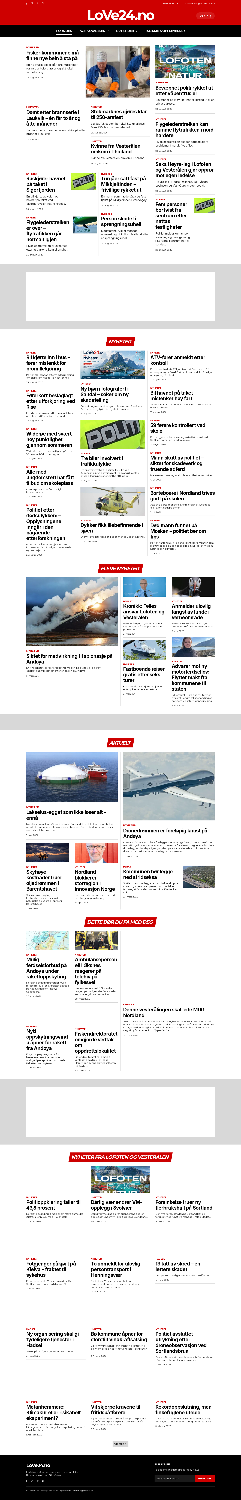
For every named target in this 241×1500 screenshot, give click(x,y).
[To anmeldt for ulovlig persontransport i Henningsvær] (120, 1241)
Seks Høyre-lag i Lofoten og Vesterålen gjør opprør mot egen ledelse (184, 169)
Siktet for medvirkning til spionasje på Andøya (69, 659)
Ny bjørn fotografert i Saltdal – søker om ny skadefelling (104, 394)
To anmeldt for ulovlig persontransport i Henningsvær (115, 1269)
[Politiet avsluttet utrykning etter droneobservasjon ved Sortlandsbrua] (185, 1311)
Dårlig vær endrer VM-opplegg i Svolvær (116, 1205)
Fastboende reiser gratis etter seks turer (144, 674)
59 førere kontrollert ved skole (177, 428)
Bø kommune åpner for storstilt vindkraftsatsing (119, 1337)
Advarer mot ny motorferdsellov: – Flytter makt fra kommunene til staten (192, 677)
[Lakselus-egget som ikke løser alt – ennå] (72, 777)
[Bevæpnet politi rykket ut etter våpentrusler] (185, 61)
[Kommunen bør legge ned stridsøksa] (199, 877)
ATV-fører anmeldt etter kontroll (177, 360)
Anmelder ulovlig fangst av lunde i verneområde (191, 611)
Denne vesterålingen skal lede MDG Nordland (163, 1012)
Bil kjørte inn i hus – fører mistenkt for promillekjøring (48, 363)
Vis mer (119, 1444)
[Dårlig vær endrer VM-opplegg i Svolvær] (120, 1179)
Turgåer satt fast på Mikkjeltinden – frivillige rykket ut (123, 184)
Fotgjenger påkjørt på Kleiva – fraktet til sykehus (51, 1269)
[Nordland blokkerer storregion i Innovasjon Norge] (96, 853)
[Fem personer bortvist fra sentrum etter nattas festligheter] (204, 205)
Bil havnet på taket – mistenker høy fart (173, 395)
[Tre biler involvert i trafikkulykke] (112, 434)
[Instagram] (32, 3)
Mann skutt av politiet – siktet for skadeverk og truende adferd (176, 463)
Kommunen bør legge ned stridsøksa (148, 874)
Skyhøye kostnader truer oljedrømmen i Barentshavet (44, 880)
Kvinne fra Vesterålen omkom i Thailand (115, 149)
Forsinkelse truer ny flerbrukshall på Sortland (183, 1205)
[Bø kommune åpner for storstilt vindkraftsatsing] (120, 1311)
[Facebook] (27, 3)
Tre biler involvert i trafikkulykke (101, 461)
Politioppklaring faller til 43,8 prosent (53, 1205)
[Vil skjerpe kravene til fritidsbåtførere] (120, 1384)
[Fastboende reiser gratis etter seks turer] (144, 650)
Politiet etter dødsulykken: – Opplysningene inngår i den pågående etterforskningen (45, 524)
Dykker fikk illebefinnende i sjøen (111, 528)
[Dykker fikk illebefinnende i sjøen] (112, 501)
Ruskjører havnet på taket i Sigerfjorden (45, 184)
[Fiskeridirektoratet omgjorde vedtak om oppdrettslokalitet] (96, 1015)
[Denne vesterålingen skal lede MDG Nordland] (169, 965)
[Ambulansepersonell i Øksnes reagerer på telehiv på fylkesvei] (96, 940)
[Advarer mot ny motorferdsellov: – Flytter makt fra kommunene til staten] (193, 647)
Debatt (128, 601)
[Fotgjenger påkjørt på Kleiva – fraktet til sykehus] (56, 1241)
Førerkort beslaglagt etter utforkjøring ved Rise (50, 401)
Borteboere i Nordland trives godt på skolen (182, 496)
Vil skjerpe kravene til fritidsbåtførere (115, 1410)
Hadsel (160, 1259)
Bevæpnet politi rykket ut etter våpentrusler (184, 90)
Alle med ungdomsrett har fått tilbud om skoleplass (50, 477)
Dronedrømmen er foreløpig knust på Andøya (165, 833)
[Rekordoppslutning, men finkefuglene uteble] (185, 1384)
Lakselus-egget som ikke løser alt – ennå (66, 815)
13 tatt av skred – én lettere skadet (177, 1266)
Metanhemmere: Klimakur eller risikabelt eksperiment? (53, 1412)
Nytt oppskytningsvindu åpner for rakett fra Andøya (47, 1039)
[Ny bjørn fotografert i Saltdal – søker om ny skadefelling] (112, 365)
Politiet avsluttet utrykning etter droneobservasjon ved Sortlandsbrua (181, 1342)
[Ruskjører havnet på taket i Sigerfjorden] (83, 181)
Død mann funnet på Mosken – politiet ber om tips (178, 531)
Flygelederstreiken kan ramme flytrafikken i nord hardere (184, 129)
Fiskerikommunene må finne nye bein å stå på (52, 55)
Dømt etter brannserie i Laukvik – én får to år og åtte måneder (53, 118)
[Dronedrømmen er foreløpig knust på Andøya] (169, 786)
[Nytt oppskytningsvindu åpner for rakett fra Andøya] (47, 1012)
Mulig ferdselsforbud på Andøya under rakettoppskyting (46, 968)
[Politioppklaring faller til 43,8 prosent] (56, 1179)
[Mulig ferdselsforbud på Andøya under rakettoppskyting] (47, 940)
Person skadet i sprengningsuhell (121, 221)
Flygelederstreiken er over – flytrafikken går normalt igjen (47, 230)
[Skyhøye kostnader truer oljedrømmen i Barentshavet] (47, 852)
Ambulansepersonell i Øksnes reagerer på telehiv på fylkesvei (96, 971)
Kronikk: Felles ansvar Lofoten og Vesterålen (143, 611)
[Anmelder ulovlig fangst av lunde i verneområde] (193, 587)
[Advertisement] (120, 296)
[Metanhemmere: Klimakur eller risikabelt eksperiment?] (56, 1384)
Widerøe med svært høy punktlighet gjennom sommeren (49, 439)
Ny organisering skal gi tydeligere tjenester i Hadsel (52, 1339)
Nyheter (32, 47)
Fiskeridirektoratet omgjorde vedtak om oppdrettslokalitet (96, 1042)
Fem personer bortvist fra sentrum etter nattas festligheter (171, 215)
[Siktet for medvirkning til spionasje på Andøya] (72, 611)
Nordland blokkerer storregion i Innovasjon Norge (95, 880)
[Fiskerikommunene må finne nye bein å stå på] (118, 72)
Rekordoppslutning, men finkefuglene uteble (183, 1410)
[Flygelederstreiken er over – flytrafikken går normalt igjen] (85, 225)
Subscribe (205, 1478)
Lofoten (33, 107)
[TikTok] (38, 3)
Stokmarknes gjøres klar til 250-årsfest (119, 114)
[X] (43, 3)
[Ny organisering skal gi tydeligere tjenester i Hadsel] (56, 1311)
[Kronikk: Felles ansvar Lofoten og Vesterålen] (144, 587)
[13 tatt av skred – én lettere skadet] (185, 1241)
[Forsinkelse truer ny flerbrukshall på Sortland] (185, 1179)
